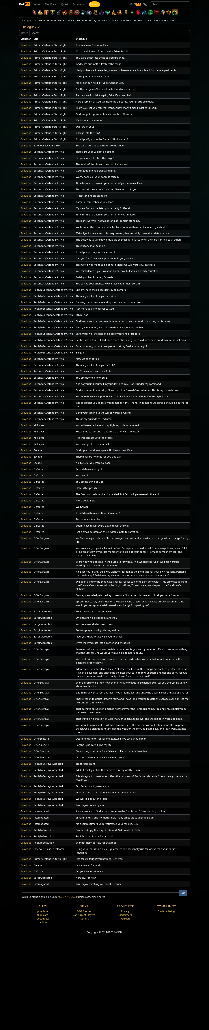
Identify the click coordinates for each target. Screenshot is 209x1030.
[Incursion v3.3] (120, 12)
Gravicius (26, 45)
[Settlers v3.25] (40, 12)
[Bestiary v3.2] (126, 12)
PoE (24, 4)
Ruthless (84, 918)
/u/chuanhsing (166, 911)
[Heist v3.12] (77, 12)
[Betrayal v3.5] (107, 12)
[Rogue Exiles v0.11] (175, 12)
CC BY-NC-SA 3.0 (68, 897)
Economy (78, 4)
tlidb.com (42, 915)
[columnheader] (25, 39)
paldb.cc (43, 922)
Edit (183, 893)
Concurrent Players (84, 915)
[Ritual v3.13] (71, 12)
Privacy (125, 911)
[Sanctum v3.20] (46, 12)
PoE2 (135, 4)
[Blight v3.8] (95, 12)
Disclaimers (125, 915)
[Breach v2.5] (138, 12)
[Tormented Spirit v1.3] (150, 12)
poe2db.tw (43, 918)
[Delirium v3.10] (89, 12)
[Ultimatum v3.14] (65, 12)
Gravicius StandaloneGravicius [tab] (57, 20)
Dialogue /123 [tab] (29, 20)
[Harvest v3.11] (83, 12)
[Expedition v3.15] (59, 12)
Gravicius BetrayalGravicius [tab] (93, 20)
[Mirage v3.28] (34, 12)
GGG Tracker (84, 911)
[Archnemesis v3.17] (52, 12)
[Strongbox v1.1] (163, 12)
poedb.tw (42, 911)
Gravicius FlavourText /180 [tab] (127, 20)
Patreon (94, 4)
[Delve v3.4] (114, 12)
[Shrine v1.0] (169, 12)
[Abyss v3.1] (132, 12)
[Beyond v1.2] (156, 12)
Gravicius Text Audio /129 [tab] (159, 20)
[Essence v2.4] (144, 12)
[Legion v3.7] (101, 12)
